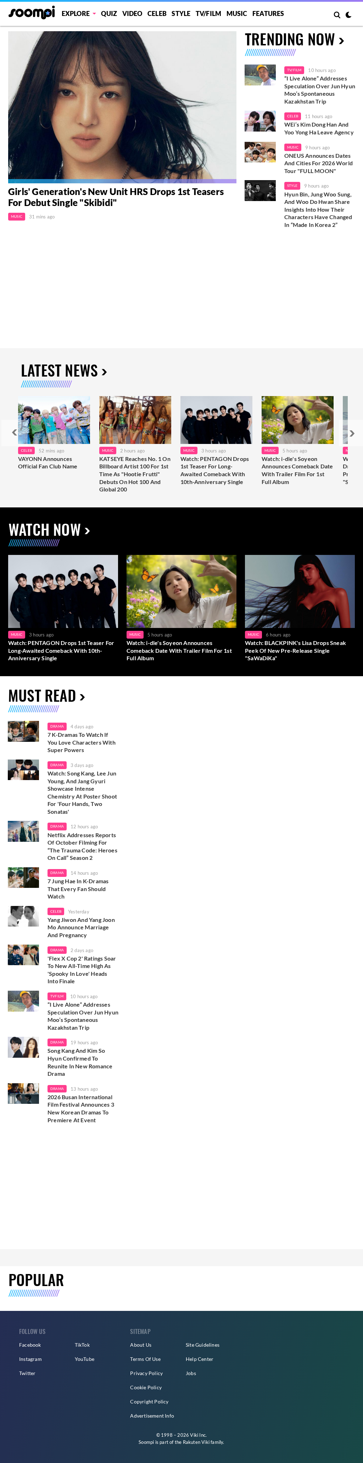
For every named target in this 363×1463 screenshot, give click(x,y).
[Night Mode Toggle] (348, 15)
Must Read (42, 695)
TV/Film (294, 70)
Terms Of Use (145, 1359)
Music (237, 13)
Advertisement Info (152, 1416)
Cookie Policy (146, 1387)
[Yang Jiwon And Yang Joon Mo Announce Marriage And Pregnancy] (23, 916)
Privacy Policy (146, 1373)
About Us (140, 1345)
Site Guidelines (202, 1345)
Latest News (59, 370)
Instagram (30, 1359)
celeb (55, 911)
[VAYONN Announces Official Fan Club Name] (54, 420)
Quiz (109, 13)
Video (132, 13)
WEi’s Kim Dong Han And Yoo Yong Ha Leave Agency (319, 128)
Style (181, 13)
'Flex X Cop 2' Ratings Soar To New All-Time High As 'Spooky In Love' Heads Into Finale (82, 970)
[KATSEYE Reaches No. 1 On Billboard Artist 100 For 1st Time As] (135, 420)
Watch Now (45, 529)
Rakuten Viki (196, 1442)
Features (268, 13)
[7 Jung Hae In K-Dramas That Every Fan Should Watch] (23, 877)
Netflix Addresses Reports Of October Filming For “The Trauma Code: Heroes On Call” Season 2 (82, 846)
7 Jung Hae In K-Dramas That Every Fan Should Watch (78, 889)
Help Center (199, 1359)
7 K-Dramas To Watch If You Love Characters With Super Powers (82, 742)
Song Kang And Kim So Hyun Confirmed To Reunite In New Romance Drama (80, 1062)
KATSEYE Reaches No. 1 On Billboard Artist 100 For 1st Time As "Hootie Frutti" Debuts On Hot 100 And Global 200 (135, 474)
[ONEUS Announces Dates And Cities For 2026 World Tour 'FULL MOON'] (260, 152)
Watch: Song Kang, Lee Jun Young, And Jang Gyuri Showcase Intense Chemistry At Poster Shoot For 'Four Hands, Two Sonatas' (82, 792)
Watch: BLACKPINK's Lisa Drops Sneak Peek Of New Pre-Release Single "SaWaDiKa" (295, 650)
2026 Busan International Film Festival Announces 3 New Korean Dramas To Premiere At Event (81, 1108)
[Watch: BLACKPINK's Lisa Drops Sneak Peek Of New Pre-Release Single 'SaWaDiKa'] (300, 591)
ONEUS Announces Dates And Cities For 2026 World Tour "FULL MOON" (318, 163)
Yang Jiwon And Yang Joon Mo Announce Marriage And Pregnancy (81, 927)
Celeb (157, 13)
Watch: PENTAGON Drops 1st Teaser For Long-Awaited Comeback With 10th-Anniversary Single (214, 470)
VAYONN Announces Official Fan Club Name (47, 462)
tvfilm (56, 996)
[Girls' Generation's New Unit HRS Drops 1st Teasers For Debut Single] (122, 107)
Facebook (30, 1345)
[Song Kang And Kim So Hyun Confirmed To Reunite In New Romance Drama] (23, 1047)
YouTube (84, 1359)
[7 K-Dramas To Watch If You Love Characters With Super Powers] (23, 731)
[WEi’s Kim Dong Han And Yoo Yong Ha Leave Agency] (260, 121)
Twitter (27, 1373)
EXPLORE (76, 13)
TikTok (82, 1345)
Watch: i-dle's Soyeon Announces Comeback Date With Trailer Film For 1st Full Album (297, 470)
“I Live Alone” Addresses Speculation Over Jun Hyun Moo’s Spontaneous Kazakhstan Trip (319, 90)
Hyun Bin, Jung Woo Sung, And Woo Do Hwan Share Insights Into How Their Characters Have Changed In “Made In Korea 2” (318, 209)
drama (57, 726)
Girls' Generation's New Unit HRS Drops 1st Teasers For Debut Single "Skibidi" (116, 197)
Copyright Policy (149, 1401)
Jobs (191, 1373)
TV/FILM (208, 13)
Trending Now (290, 39)
